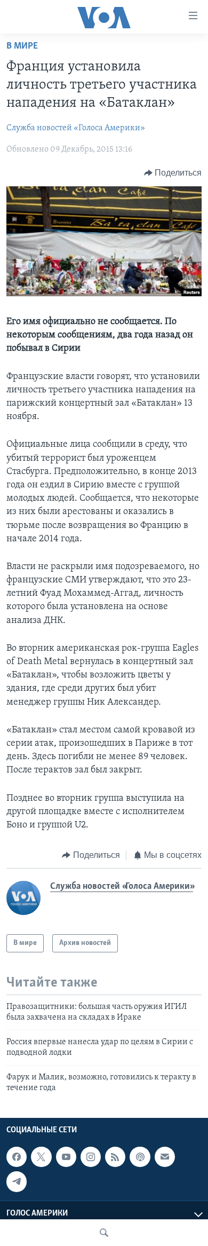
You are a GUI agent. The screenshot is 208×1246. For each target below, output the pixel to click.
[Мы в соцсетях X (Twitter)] (41, 1157)
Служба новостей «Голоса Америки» (75, 128)
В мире (22, 46)
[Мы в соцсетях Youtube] (66, 1157)
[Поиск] (104, 1232)
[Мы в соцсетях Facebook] (16, 1157)
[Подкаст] (140, 1157)
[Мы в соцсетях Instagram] (91, 1157)
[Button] (173, 173)
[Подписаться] (165, 1157)
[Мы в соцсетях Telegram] (16, 1182)
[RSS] (115, 1157)
